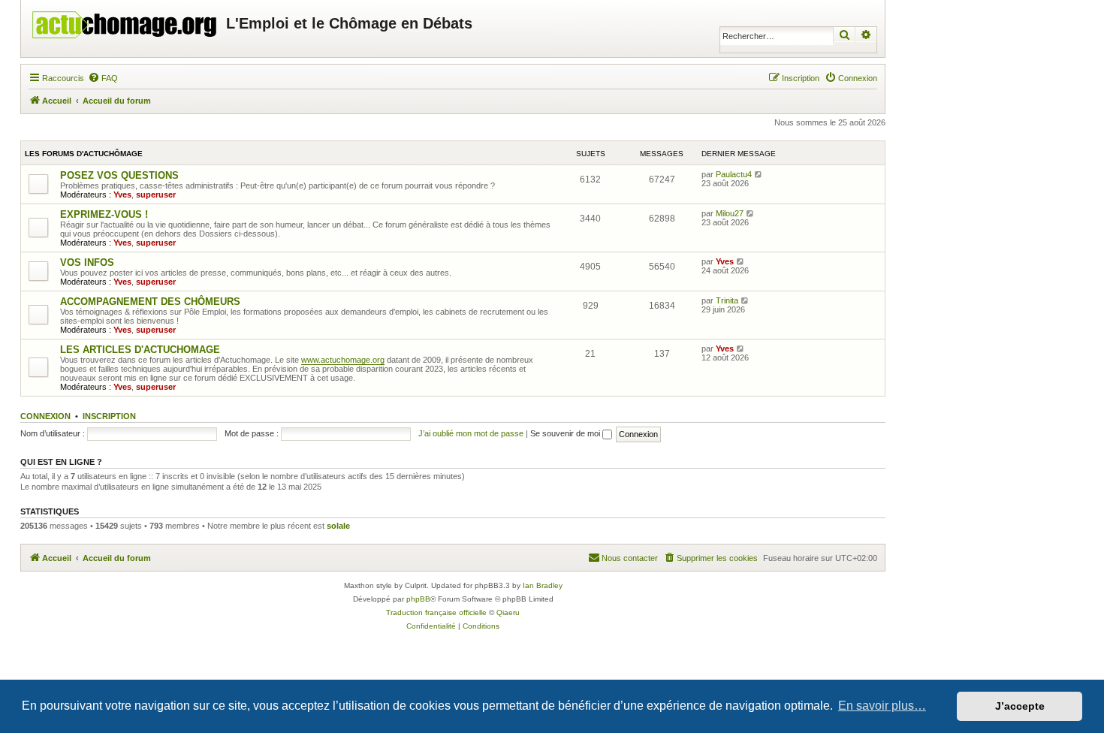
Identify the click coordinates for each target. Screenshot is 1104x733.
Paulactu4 (734, 174)
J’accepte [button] (1020, 706)
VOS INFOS (87, 262)
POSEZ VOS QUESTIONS (119, 175)
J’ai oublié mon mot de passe (470, 433)
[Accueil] (125, 21)
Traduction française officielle (436, 612)
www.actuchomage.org (343, 359)
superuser (156, 194)
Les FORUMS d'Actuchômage (84, 153)
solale (338, 525)
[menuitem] (103, 78)
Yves (122, 194)
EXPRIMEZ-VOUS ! (104, 214)
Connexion (45, 416)
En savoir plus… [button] (882, 705)
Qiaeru (508, 612)
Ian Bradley (543, 585)
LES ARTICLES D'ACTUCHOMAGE (140, 349)
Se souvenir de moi (566, 433)
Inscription (109, 416)
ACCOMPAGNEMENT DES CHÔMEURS (150, 301)
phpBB (418, 599)
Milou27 (730, 213)
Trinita (727, 300)
